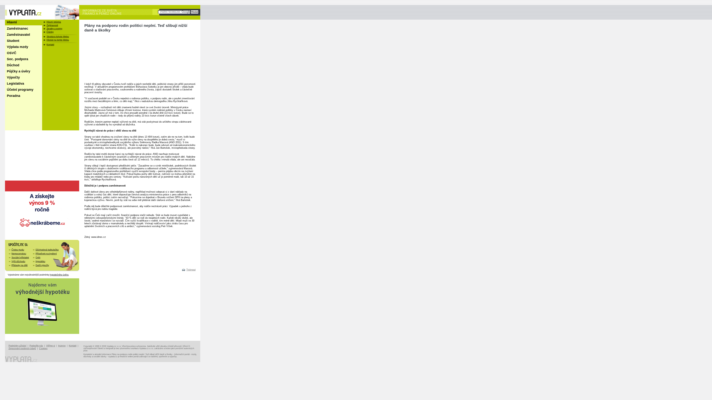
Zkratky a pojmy (54, 29)
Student (13, 41)
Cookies (43, 348)
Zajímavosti (52, 25)
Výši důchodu (18, 261)
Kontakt (50, 45)
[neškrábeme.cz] (42, 235)
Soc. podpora (17, 59)
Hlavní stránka (54, 22)
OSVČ (11, 53)
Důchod (13, 65)
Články (50, 32)
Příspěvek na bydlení (46, 254)
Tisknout (191, 269)
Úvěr (38, 257)
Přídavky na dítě (19, 265)
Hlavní (12, 22)
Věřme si (50, 346)
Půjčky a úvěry (18, 71)
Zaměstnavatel (18, 34)
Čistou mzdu (17, 250)
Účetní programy (20, 89)
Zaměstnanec (17, 28)
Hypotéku (40, 261)
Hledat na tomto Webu (58, 40)
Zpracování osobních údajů (22, 348)
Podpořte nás (36, 346)
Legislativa (15, 83)
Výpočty (13, 77)
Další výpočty (42, 265)
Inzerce (62, 346)
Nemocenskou (18, 254)
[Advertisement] (112, 57)
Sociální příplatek (20, 257)
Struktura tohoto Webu (58, 37)
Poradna (13, 96)
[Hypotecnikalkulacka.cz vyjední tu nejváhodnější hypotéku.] (42, 333)
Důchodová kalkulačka (47, 250)
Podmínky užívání (17, 346)
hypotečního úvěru (59, 275)
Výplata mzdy (17, 47)
